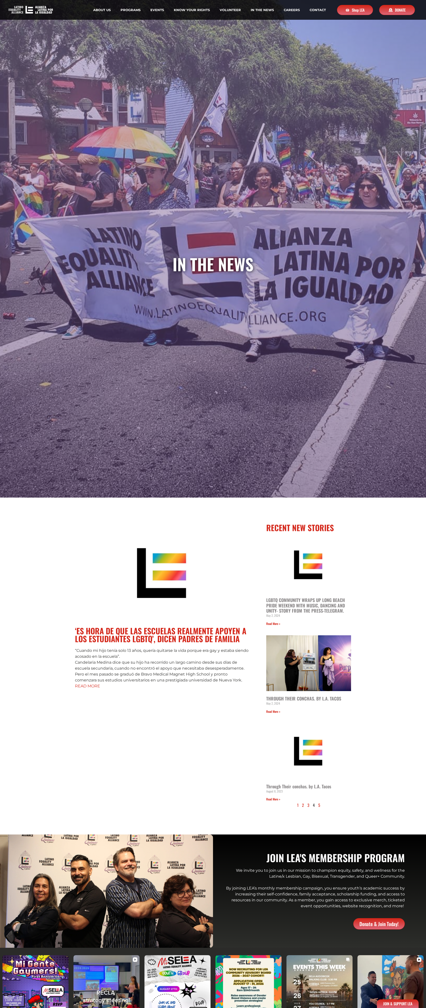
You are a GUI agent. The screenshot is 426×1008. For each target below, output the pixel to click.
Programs (131, 10)
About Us (102, 10)
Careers (292, 10)
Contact (318, 10)
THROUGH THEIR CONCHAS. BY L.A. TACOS (303, 698)
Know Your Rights (192, 10)
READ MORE (87, 686)
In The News (262, 10)
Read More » (273, 623)
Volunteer (230, 10)
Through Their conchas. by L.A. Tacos (298, 786)
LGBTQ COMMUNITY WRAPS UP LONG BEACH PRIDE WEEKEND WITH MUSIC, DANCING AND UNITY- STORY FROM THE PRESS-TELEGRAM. (305, 605)
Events (157, 10)
